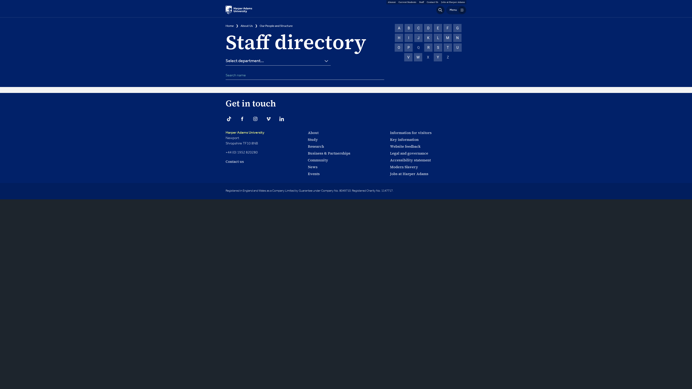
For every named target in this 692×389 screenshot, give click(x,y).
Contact (432, 2)
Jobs (453, 2)
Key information (404, 139)
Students (407, 2)
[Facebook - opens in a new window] (242, 119)
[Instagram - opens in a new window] (255, 119)
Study (313, 139)
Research (316, 146)
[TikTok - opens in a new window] (229, 119)
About (313, 132)
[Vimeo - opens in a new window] (268, 119)
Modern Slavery (404, 166)
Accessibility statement (410, 160)
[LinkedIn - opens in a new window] (282, 119)
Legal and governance (409, 153)
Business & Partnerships (329, 153)
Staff (421, 2)
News (313, 166)
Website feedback (405, 146)
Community (318, 160)
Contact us (235, 161)
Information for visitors (411, 132)
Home (230, 26)
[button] (440, 10)
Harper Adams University (245, 132)
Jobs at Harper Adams (409, 173)
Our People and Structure (276, 26)
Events (314, 173)
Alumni (392, 2)
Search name (236, 75)
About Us (247, 26)
